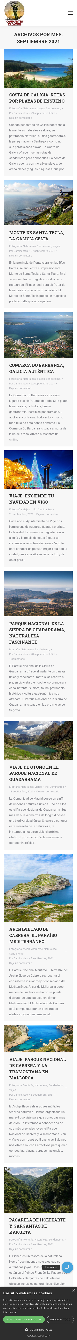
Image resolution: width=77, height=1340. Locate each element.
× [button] (73, 1290)
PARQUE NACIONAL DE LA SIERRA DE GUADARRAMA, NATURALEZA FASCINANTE (37, 633)
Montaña (14, 649)
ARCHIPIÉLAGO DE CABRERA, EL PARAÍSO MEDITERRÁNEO (33, 935)
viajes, (57, 246)
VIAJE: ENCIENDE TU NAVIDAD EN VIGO (31, 499)
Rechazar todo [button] (60, 1319)
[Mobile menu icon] (70, 13)
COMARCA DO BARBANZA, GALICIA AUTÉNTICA (36, 368)
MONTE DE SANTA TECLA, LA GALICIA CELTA (36, 235)
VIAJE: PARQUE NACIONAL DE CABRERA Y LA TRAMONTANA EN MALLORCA (37, 1068)
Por (18, 113)
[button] (67, 1267)
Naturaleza (29, 108)
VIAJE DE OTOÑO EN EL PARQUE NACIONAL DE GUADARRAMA (34, 773)
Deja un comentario (20, 117)
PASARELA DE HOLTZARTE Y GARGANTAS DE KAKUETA (37, 1226)
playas (41, 108)
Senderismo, (53, 108)
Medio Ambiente (33, 948)
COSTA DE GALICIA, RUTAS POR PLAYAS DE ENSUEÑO (37, 98)
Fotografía (15, 108)
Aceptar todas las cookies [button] (23, 1319)
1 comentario (17, 658)
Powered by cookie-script (39, 1335)
